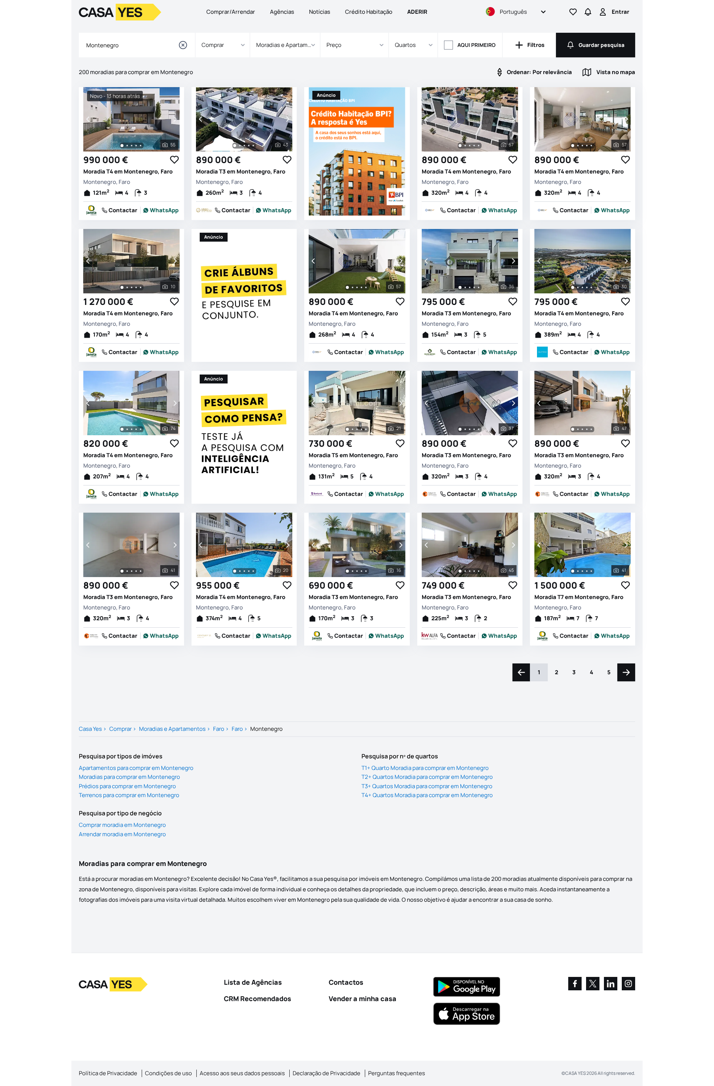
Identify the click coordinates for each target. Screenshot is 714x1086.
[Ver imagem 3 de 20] (244, 571)
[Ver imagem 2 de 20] (240, 571)
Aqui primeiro (476, 44)
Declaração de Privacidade (326, 1073)
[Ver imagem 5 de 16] (366, 571)
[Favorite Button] (174, 160)
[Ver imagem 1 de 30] (572, 287)
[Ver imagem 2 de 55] (127, 145)
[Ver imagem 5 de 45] (478, 571)
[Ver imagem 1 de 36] (460, 287)
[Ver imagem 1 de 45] (460, 571)
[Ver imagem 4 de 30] (587, 287)
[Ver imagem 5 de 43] (253, 145)
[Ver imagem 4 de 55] (136, 145)
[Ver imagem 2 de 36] (465, 287)
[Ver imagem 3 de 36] (469, 287)
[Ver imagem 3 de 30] (582, 287)
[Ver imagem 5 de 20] (253, 571)
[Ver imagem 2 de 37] (465, 429)
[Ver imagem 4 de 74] (136, 429)
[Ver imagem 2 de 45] (465, 571)
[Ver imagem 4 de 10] (136, 287)
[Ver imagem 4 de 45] (474, 571)
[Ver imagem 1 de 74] (121, 429)
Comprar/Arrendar (230, 12)
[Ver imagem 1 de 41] (121, 571)
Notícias (319, 12)
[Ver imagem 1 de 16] (347, 571)
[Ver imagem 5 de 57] (478, 145)
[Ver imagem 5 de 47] (591, 429)
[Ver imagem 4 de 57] (474, 145)
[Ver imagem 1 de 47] (572, 429)
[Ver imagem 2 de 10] (127, 287)
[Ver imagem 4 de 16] (361, 571)
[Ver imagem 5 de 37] (478, 429)
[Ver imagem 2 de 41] (127, 571)
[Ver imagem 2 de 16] (352, 571)
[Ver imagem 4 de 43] (249, 145)
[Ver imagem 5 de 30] (591, 287)
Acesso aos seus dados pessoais (242, 1073)
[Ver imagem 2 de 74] (127, 429)
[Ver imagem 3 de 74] (131, 429)
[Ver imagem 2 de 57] (465, 145)
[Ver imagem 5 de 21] (366, 429)
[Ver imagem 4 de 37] (474, 429)
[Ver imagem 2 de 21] (352, 429)
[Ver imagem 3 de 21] (357, 429)
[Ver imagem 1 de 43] (234, 145)
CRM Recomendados (257, 998)
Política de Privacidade (108, 1073)
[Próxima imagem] (174, 119)
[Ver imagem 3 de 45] (469, 571)
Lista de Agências (253, 982)
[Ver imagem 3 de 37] (469, 429)
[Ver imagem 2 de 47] (578, 429)
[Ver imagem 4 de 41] (136, 571)
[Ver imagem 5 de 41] (140, 571)
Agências (282, 12)
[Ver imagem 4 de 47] (587, 429)
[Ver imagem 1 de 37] (460, 429)
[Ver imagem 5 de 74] (140, 429)
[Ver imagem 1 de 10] (121, 287)
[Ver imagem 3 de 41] (131, 571)
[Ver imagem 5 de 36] (478, 287)
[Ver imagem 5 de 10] (140, 287)
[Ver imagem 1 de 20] (234, 571)
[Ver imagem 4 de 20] (249, 571)
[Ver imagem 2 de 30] (578, 287)
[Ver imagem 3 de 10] (131, 287)
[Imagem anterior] (88, 119)
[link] (161, 210)
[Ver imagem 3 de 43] (244, 145)
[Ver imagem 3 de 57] (469, 145)
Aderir (417, 12)
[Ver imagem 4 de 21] (361, 429)
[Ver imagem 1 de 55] (121, 145)
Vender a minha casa (362, 998)
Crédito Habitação (368, 12)
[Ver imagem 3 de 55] (131, 145)
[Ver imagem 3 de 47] (582, 429)
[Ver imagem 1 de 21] (347, 429)
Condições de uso (168, 1073)
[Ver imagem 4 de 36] (474, 287)
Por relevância (539, 72)
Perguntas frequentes (396, 1073)
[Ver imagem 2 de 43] (240, 145)
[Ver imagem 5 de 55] (140, 145)
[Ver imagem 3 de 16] (357, 571)
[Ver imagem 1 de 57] (460, 145)
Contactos (346, 982)
